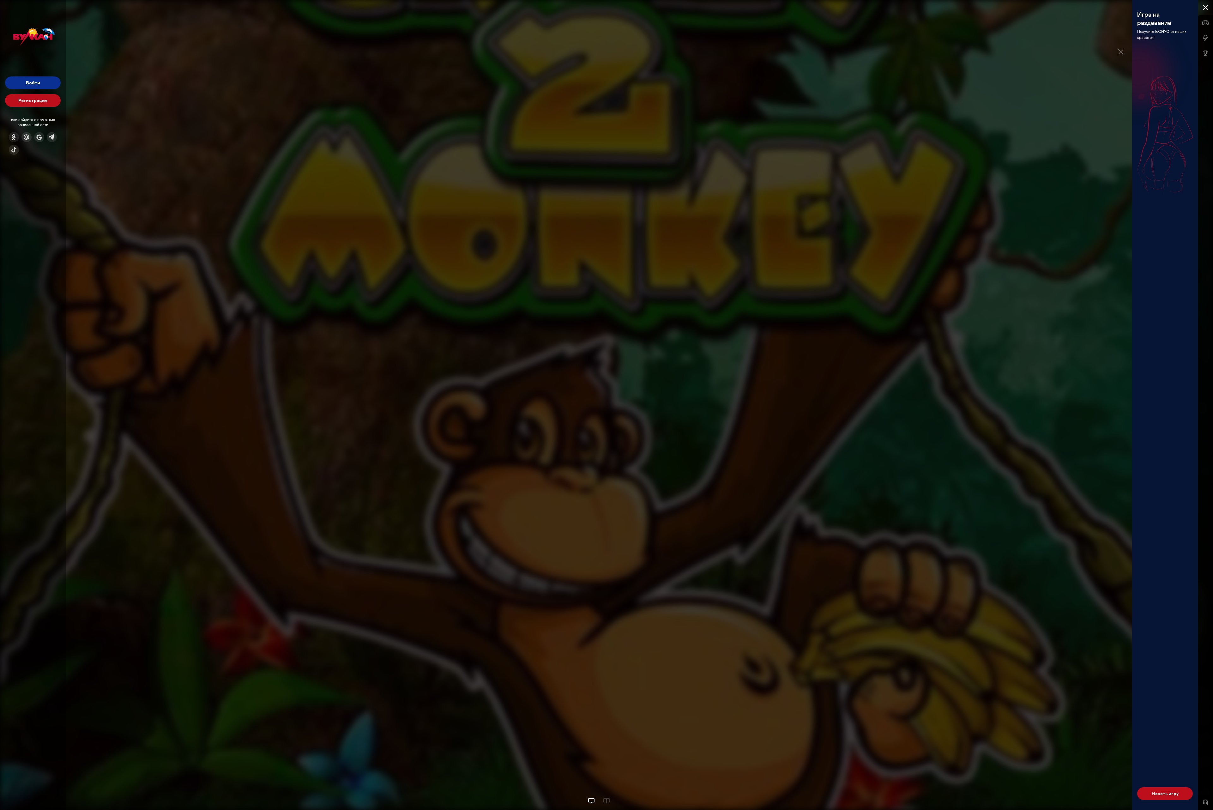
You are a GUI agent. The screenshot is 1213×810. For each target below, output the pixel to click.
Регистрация (32, 100)
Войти (33, 83)
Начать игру (1165, 793)
